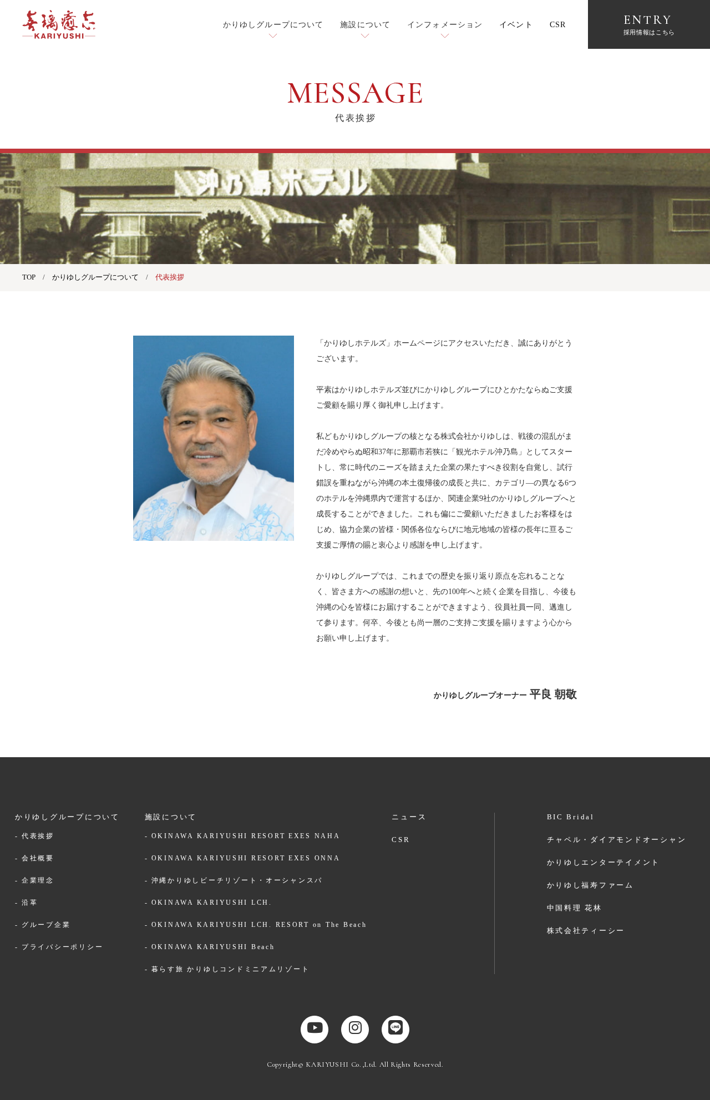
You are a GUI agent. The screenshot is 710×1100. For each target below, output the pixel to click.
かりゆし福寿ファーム (590, 885)
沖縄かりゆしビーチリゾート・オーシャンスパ (237, 880)
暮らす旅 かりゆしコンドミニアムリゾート (230, 969)
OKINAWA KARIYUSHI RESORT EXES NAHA (246, 836)
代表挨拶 (38, 836)
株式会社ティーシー (586, 930)
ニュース (409, 817)
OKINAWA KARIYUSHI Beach (213, 947)
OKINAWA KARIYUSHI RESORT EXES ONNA (246, 858)
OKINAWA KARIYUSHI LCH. (211, 902)
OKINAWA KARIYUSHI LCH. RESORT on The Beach (259, 925)
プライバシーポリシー (62, 947)
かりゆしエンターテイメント (604, 862)
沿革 (30, 902)
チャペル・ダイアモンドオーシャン (617, 839)
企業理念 (38, 880)
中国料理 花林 (574, 908)
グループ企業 (46, 925)
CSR (558, 25)
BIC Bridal (571, 817)
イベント (515, 25)
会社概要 (38, 858)
